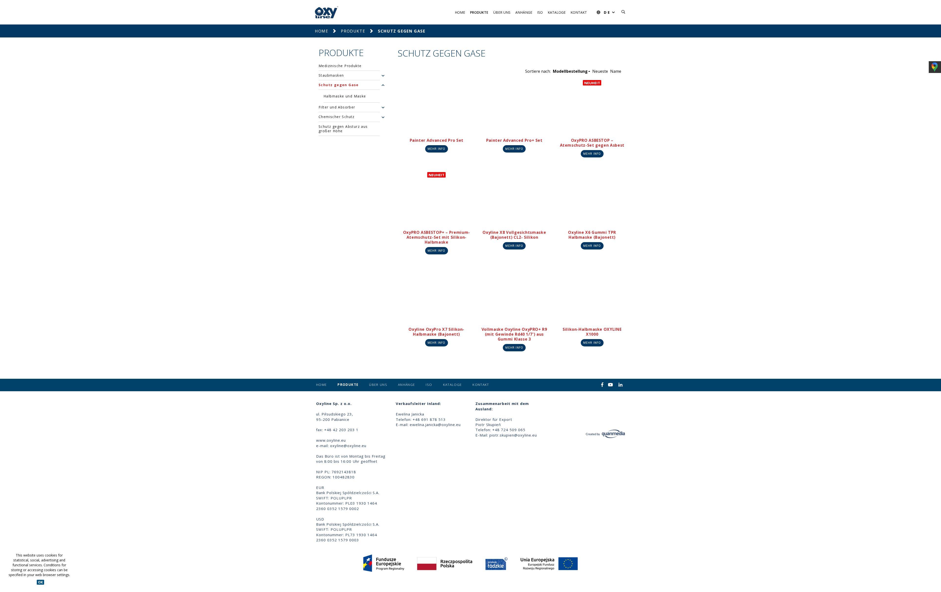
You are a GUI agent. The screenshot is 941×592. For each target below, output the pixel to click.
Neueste (600, 71)
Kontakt (578, 12)
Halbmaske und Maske (344, 96)
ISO (540, 12)
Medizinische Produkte (340, 66)
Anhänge (523, 12)
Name (615, 71)
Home (460, 12)
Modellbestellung (570, 71)
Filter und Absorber (337, 107)
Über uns (501, 12)
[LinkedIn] (620, 385)
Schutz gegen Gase (339, 85)
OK (40, 582)
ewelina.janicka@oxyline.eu (435, 424)
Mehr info (437, 149)
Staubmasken (331, 75)
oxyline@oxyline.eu (348, 445)
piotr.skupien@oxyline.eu (513, 435)
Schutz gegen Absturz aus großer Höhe (343, 128)
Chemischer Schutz (337, 117)
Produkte (479, 12)
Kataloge (557, 12)
